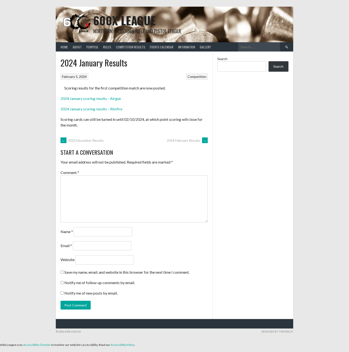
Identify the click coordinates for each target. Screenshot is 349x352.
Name (67, 231)
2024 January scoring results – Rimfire (91, 109)
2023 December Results (83, 140)
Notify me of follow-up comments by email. (99, 282)
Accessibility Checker (37, 345)
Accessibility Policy (122, 345)
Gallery (205, 46)
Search (222, 59)
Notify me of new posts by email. (91, 293)
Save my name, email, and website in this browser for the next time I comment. (126, 272)
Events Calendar (161, 46)
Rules (107, 46)
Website (68, 259)
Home (64, 46)
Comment (70, 172)
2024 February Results (187, 140)
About (77, 46)
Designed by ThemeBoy (277, 331)
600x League (124, 20)
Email (66, 245)
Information (186, 46)
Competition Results (130, 46)
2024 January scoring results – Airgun (91, 98)
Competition (197, 77)
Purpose (92, 46)
